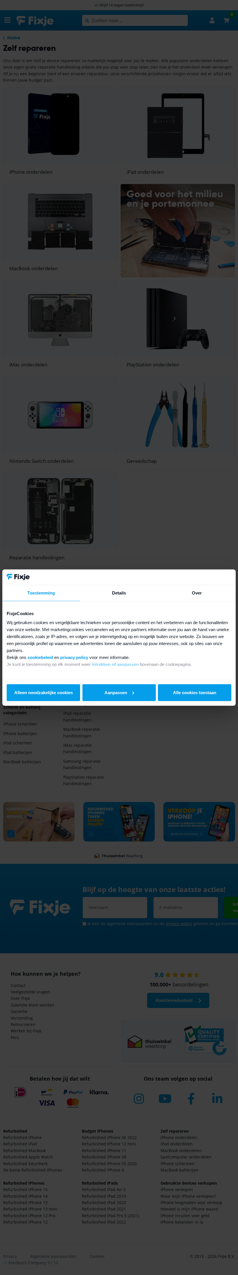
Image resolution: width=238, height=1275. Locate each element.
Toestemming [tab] (41, 592)
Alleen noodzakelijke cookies (43, 692)
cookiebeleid (40, 657)
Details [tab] (119, 592)
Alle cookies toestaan (194, 692)
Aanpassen (115, 692)
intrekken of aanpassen (115, 664)
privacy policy (74, 657)
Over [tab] (197, 592)
